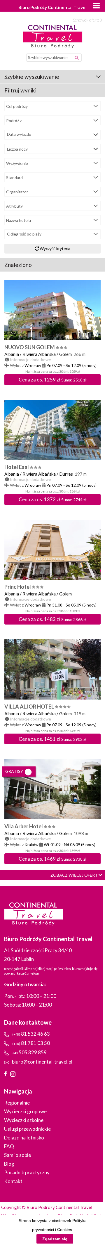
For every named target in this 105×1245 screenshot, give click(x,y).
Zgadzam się (54, 1239)
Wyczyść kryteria (54, 248)
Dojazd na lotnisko (24, 1138)
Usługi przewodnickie (27, 1129)
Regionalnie (17, 1103)
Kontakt (13, 1181)
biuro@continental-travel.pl (42, 1062)
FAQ (9, 1146)
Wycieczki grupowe (25, 1111)
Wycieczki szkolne (23, 1120)
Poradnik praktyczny (27, 1172)
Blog (9, 1164)
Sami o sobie (17, 1155)
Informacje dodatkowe (30, 359)
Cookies (64, 1229)
